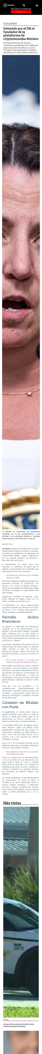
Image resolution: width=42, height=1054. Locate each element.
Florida (5, 1019)
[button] (37, 5)
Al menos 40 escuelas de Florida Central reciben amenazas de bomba (18, 1025)
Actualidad (10, 23)
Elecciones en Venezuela (21, 10)
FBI (6, 698)
